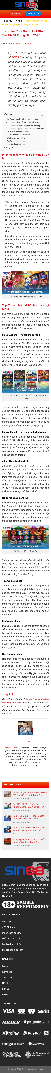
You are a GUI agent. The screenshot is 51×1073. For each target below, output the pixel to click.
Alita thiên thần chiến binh (20, 132)
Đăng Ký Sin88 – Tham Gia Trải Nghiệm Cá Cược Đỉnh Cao (29, 841)
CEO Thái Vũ (9, 747)
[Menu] (4, 4)
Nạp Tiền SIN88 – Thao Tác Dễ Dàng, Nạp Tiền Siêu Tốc (28, 817)
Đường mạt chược (17, 141)
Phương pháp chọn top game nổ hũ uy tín (24, 119)
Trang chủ (7, 20)
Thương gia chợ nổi (17, 138)
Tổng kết (9, 147)
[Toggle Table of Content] (41, 114)
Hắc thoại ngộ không (18, 144)
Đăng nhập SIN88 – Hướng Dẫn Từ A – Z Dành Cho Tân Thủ (29, 829)
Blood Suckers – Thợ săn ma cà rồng (25, 126)
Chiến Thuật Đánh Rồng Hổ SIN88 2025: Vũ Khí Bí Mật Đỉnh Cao (30, 794)
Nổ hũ (19, 20)
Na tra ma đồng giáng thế (20, 135)
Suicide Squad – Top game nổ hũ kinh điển (27, 129)
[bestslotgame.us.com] (25, 5)
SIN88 (15, 57)
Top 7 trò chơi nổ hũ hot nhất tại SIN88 (23, 122)
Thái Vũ (31, 43)
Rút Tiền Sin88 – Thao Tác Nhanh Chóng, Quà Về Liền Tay (28, 805)
